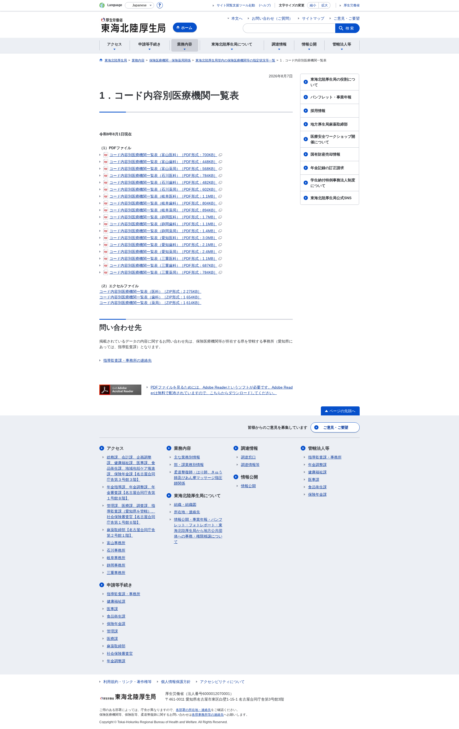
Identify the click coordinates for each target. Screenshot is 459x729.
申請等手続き (119, 585)
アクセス (115, 448)
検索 (350, 28)
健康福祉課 (116, 601)
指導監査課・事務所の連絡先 (127, 360)
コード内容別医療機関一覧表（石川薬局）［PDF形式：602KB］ (163, 189)
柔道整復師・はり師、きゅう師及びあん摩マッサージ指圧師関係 (198, 477)
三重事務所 (116, 572)
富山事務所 (116, 543)
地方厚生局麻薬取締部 (329, 124)
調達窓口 (248, 457)
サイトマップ (313, 18)
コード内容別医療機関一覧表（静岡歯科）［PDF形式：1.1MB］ (163, 224)
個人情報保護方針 (176, 682)
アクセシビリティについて (222, 682)
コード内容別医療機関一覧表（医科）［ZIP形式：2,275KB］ (150, 291)
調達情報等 (250, 465)
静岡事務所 (116, 565)
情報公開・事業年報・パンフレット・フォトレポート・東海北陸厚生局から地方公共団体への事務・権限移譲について (198, 530)
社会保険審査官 (120, 653)
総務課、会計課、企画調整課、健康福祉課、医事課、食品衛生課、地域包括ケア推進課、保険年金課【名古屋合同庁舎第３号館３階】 (131, 468)
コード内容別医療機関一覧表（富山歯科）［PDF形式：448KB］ (163, 162)
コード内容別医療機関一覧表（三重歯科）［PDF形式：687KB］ (163, 265)
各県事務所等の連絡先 (208, 714)
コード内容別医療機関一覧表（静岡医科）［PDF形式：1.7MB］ (163, 217)
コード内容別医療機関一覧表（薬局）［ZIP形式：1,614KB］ (150, 303)
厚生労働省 (352, 5)
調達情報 (249, 448)
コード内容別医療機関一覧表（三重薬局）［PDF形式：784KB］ (163, 272)
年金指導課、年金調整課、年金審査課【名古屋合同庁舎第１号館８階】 (131, 492)
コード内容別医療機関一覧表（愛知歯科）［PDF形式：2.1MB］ (163, 245)
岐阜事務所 (116, 558)
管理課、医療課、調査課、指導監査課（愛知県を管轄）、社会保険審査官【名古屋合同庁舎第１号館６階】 (131, 513)
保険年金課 (116, 624)
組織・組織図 (185, 504)
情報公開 (249, 477)
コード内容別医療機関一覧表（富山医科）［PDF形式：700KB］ (163, 155)
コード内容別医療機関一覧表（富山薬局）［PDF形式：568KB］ (163, 168)
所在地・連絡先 (187, 512)
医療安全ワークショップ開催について (333, 139)
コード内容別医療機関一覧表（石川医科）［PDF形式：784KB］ (163, 175)
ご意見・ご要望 (347, 18)
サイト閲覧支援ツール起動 (236, 5)
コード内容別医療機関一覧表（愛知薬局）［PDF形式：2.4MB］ (163, 251)
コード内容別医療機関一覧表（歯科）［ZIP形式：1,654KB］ (150, 297)
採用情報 (318, 111)
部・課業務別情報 (189, 465)
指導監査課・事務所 (123, 594)
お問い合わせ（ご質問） (272, 18)
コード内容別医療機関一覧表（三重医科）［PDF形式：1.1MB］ (163, 258)
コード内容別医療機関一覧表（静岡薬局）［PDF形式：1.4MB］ (163, 231)
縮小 (313, 5)
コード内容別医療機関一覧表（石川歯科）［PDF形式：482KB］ (163, 182)
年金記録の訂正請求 (327, 168)
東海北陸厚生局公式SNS (331, 198)
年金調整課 (116, 661)
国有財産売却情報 (325, 154)
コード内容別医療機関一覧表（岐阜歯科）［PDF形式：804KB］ (163, 203)
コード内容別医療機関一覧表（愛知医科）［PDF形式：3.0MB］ (163, 238)
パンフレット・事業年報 (331, 97)
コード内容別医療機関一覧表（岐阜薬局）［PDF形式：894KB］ (163, 210)
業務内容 (182, 448)
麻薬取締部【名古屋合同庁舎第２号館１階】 (131, 533)
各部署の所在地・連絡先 (193, 710)
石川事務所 (116, 550)
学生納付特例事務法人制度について (333, 183)
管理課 (112, 631)
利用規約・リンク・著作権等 (127, 682)
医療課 (112, 638)
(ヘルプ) (265, 5)
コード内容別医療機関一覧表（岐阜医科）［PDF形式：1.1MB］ (163, 196)
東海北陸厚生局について (197, 495)
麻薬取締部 (116, 646)
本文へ (237, 18)
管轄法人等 (318, 448)
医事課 (112, 609)
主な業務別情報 (187, 457)
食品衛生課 (116, 616)
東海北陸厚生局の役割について (333, 82)
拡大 (324, 5)
